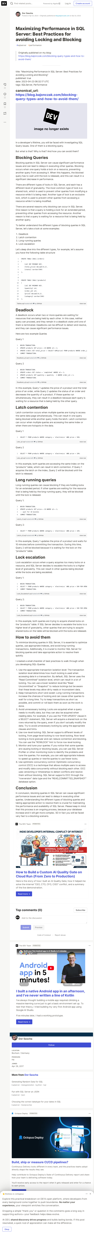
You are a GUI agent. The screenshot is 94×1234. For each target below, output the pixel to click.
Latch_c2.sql (21, 535)
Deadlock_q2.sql (23, 382)
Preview (38, 927)
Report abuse (60, 935)
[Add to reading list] (5, 105)
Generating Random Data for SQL (28, 1083)
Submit (26, 927)
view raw (83, 303)
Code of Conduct (44, 935)
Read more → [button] (24, 894)
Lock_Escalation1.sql (24, 594)
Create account (83, 3)
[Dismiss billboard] (90, 1194)
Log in (68, 3)
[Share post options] (4, 122)
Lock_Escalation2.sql (24, 615)
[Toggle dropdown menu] (85, 824)
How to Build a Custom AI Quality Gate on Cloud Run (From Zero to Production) (49, 874)
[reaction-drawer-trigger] (5, 86)
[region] (51, 278)
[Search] (11, 3)
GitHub (39, 303)
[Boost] (5, 113)
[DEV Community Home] (4, 3)
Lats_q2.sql (21, 458)
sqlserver (21, 45)
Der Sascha (27, 13)
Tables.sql (21, 303)
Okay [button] (7, 1229)
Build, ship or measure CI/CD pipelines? (40, 1162)
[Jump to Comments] (5, 95)
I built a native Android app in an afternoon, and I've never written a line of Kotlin (50, 993)
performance (34, 45)
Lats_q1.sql (21, 442)
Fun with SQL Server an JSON (25, 1093)
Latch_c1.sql (21, 519)
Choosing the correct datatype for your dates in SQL (36, 1103)
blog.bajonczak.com (62, 16)
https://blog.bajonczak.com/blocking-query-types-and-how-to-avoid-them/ (47, 97)
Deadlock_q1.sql (23, 358)
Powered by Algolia (50, 4)
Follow (51, 1045)
